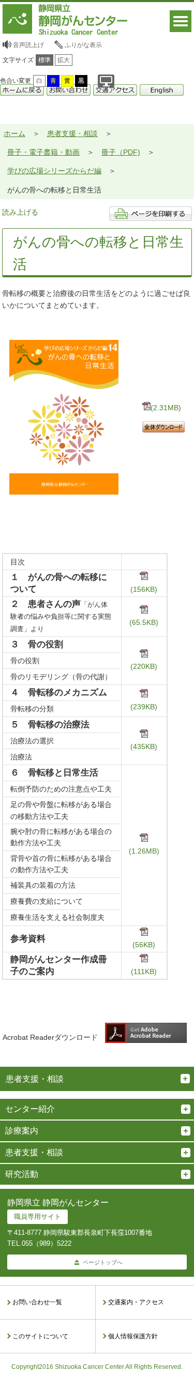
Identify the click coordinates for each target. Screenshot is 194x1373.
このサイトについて (40, 1336)
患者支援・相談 (72, 133)
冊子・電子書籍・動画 (43, 152)
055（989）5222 (46, 1243)
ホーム (14, 133)
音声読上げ (28, 45)
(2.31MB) (166, 408)
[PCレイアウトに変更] (106, 80)
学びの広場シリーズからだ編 (54, 171)
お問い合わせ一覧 (37, 1302)
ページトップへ (103, 1262)
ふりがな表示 (83, 45)
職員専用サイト (37, 1216)
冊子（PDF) (120, 152)
